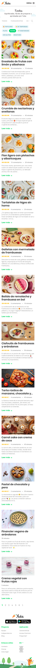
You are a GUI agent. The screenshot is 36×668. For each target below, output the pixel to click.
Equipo (3, 630)
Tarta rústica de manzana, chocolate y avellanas (16, 393)
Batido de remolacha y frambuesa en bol (16, 298)
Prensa (3, 649)
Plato (5, 31)
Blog (3, 636)
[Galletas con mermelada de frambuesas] (18, 237)
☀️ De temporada (22, 26)
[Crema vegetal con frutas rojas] (18, 566)
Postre (12, 31)
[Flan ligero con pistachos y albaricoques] (18, 143)
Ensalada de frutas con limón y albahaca (17, 63)
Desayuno (17, 35)
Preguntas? (23, 636)
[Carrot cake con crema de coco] (18, 425)
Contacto (4, 646)
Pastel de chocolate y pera (16, 486)
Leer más (6, 81)
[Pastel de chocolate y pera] (18, 472)
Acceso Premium (25, 633)
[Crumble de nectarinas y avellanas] (18, 96)
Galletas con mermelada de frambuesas (18, 251)
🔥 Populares (8, 26)
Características (24, 630)
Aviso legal (4, 652)
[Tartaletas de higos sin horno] (18, 190)
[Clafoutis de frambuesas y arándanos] (18, 331)
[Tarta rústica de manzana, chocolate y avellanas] (18, 378)
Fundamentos (17, 21)
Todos (4, 21)
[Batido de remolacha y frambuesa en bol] (18, 284)
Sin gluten (7, 35)
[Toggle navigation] (30, 3)
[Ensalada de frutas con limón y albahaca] (18, 49)
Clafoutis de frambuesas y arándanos (18, 345)
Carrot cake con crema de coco (17, 439)
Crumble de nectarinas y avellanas (18, 110)
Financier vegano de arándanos (15, 533)
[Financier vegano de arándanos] (18, 519)
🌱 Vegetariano (23, 31)
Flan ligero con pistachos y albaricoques (18, 157)
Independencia (6, 633)
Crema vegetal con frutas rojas (14, 580)
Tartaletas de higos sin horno (16, 204)
